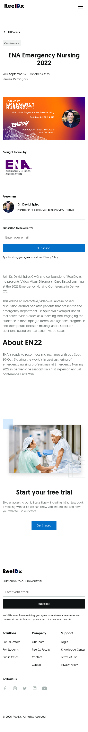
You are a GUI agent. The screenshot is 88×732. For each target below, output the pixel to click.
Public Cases (10, 657)
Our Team (38, 642)
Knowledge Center (73, 649)
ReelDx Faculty (41, 649)
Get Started (44, 525)
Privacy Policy (69, 665)
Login (64, 642)
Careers (36, 665)
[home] (14, 6)
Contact (37, 657)
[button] (80, 6)
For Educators (11, 642)
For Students (11, 649)
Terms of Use (69, 657)
